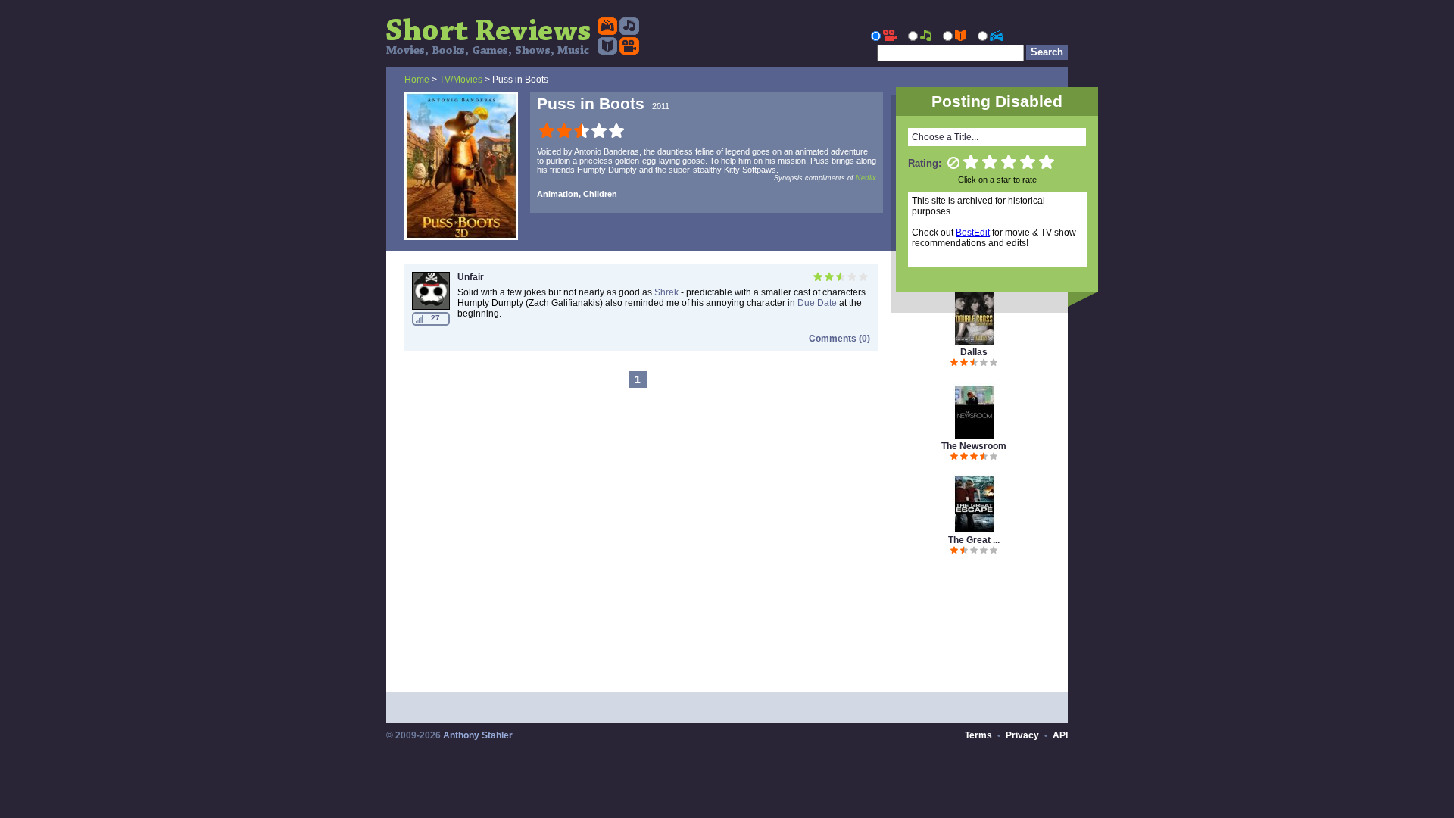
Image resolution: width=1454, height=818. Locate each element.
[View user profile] (431, 306)
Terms (978, 735)
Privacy (1022, 735)
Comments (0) (839, 338)
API (1060, 735)
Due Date (817, 303)
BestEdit (973, 232)
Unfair (470, 277)
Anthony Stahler (478, 735)
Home (416, 79)
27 (435, 318)
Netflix (866, 178)
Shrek (666, 292)
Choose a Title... (945, 137)
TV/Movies (460, 79)
